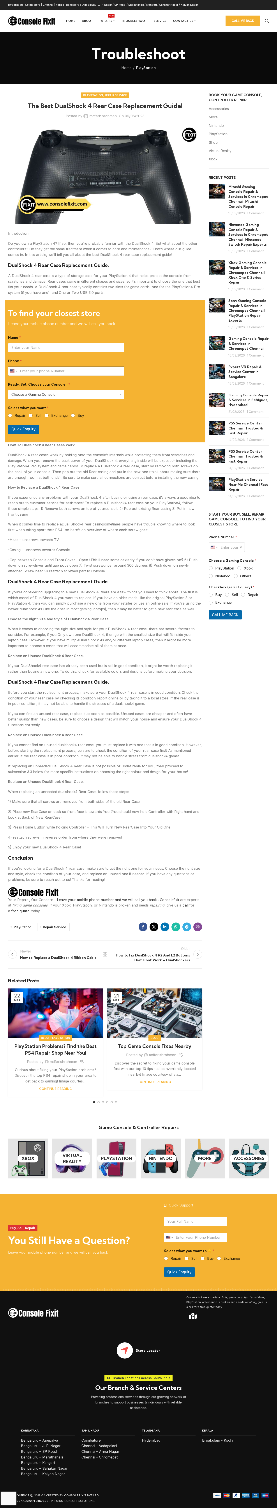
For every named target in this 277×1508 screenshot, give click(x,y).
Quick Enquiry (23, 429)
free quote (20, 911)
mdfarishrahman (103, 116)
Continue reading (55, 1089)
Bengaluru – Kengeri (38, 1462)
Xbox (213, 159)
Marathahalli (136, 4)
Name (14, 337)
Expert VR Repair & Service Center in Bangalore (245, 372)
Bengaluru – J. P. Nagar (41, 1446)
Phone (15, 361)
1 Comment (255, 213)
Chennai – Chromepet (99, 1457)
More (213, 117)
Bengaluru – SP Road (39, 1451)
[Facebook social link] (143, 927)
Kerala (59, 4)
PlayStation (146, 68)
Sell (38, 415)
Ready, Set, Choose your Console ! (39, 384)
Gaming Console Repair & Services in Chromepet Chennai (248, 343)
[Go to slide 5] (112, 1102)
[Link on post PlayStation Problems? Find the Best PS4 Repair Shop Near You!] (55, 1013)
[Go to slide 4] (107, 1102)
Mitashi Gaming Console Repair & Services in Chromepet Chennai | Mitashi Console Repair (248, 197)
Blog (45, 1038)
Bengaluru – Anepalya (39, 1440)
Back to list (105, 954)
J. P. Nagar (104, 4)
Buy (81, 415)
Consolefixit (170, 900)
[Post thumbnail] (217, 199)
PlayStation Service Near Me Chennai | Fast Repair (248, 484)
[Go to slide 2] (98, 1102)
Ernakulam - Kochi (217, 1440)
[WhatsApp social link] (175, 927)
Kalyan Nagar (189, 4)
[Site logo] (31, 20)
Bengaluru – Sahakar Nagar (44, 1468)
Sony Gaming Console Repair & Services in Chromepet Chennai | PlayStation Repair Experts (247, 310)
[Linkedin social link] (165, 927)
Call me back (243, 21)
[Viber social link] (197, 927)
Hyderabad (15, 4)
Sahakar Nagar (168, 4)
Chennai (48, 4)
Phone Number (223, 537)
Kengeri (151, 4)
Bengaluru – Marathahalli (42, 1457)
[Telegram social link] (186, 927)
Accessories (219, 108)
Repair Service (115, 95)
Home (126, 68)
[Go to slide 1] (94, 1102)
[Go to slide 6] (116, 1102)
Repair (20, 415)
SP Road (120, 4)
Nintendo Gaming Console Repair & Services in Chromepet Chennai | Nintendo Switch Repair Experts (248, 234)
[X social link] (154, 927)
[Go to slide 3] (103, 1102)
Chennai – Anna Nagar (100, 1451)
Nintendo (216, 125)
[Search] (267, 20)
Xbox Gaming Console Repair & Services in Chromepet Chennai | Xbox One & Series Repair (247, 273)
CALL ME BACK (225, 615)
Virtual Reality (220, 151)
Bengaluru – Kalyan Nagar (43, 1474)
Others (245, 576)
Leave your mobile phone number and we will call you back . (108, 900)
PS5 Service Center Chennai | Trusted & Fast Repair (245, 428)
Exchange (59, 415)
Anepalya (88, 4)
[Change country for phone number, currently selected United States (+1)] (13, 371)
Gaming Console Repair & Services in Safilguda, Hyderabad (248, 400)
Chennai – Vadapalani (99, 1446)
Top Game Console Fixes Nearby (154, 1046)
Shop (213, 142)
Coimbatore (33, 4)
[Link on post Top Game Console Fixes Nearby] (154, 1013)
